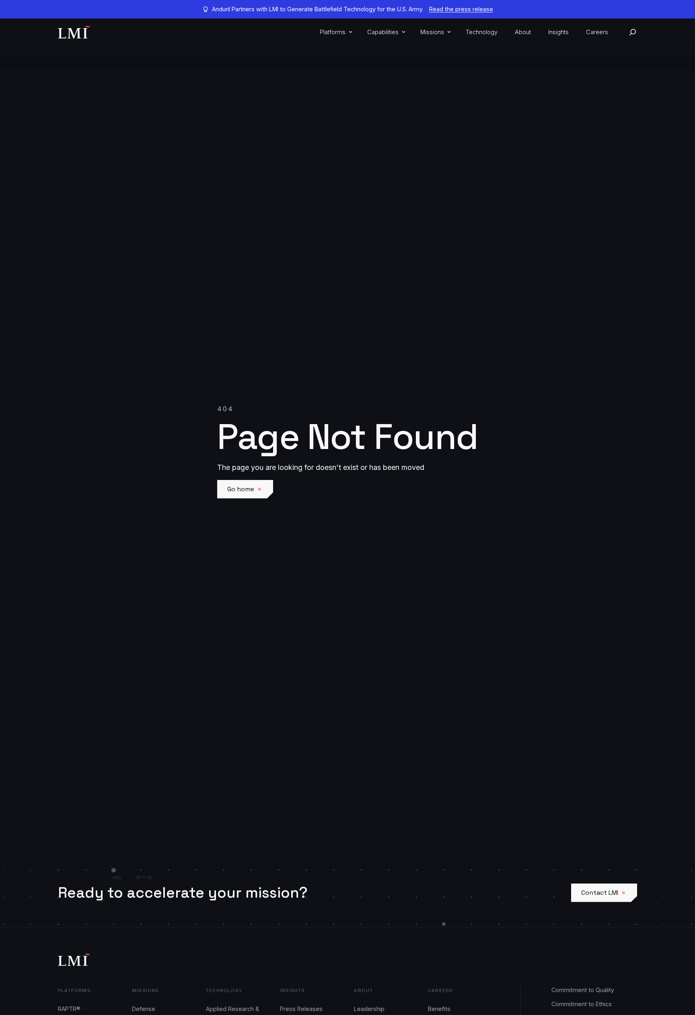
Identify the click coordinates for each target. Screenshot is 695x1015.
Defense (143, 1008)
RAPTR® (69, 1008)
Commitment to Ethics (581, 1004)
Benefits (439, 1008)
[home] (74, 32)
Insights (558, 32)
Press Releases (301, 1008)
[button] (334, 32)
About (523, 32)
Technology (482, 32)
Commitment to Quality (582, 989)
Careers (597, 32)
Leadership (369, 1008)
